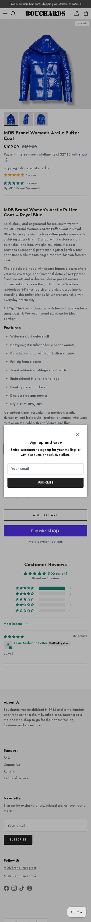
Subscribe (45, 482)
